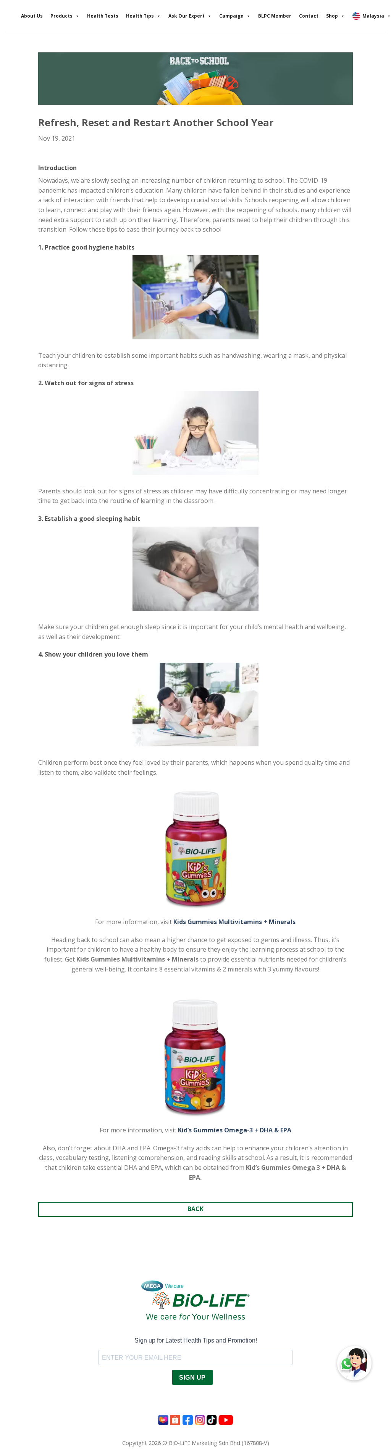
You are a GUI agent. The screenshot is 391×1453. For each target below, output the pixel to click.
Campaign (231, 16)
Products (61, 16)
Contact (308, 16)
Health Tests (102, 16)
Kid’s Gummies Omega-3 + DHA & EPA (234, 1130)
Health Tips (140, 16)
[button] (354, 1363)
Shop (332, 16)
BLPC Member (274, 16)
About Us (32, 16)
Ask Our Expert (186, 16)
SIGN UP (192, 1377)
